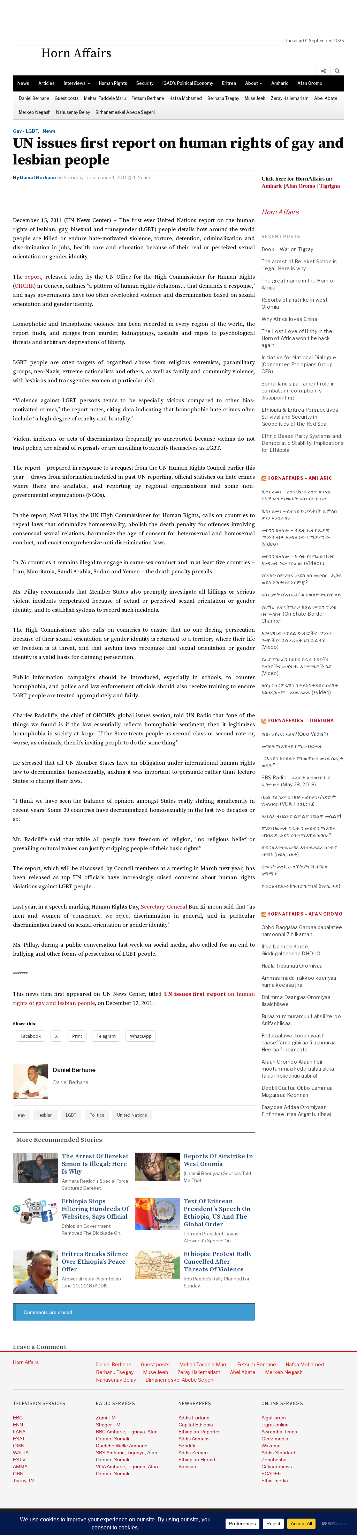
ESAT (19, 1438)
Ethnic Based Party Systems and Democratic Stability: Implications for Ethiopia (302, 443)
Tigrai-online (275, 1424)
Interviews (75, 83)
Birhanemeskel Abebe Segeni (125, 112)
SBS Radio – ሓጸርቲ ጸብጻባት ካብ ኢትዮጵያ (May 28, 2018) (296, 780)
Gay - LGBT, (26, 131)
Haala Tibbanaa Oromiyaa (292, 966)
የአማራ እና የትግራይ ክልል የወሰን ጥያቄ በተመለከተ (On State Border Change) (299, 614)
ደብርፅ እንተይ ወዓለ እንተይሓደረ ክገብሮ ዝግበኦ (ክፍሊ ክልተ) (299, 850)
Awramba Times (279, 1431)
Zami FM (106, 1417)
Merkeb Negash (35, 112)
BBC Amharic (110, 1431)
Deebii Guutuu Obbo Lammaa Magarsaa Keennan (297, 1091)
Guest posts (66, 98)
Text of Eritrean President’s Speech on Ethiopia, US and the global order (217, 1213)
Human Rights (113, 83)
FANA (19, 1431)
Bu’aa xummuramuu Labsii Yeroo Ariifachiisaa (301, 1019)
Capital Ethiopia (195, 1424)
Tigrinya (136, 1431)
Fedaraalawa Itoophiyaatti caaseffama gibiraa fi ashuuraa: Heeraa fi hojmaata (299, 1042)
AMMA (20, 1466)
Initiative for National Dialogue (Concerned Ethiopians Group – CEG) (299, 364)
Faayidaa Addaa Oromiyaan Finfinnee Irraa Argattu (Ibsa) (296, 1110)
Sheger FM (108, 1424)
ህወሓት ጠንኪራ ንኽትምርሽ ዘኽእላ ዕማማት (294, 870)
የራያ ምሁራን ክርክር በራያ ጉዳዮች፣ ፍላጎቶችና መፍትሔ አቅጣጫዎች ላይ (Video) (296, 666)
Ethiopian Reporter (199, 1431)
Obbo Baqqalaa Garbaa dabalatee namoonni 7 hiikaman (301, 930)
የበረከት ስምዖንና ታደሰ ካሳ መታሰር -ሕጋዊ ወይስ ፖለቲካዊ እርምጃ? (301, 578)
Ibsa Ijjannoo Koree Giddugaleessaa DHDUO (291, 949)
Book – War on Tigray (287, 249)
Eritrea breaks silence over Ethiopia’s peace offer (95, 1261)
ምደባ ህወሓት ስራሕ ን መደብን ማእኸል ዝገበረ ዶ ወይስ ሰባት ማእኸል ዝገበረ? (298, 831)
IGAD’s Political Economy (187, 83)
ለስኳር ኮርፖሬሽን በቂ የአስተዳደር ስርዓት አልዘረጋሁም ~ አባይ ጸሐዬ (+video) (300, 688)
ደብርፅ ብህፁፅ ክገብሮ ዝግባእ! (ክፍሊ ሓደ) (301, 886)
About (251, 83)
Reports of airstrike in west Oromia (218, 1160)
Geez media (274, 1438)
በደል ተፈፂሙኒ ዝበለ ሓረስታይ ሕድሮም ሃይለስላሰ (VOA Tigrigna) (298, 800)
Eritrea (229, 83)
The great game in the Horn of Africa (298, 284)
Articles (46, 83)
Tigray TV (23, 1480)
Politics (97, 1115)
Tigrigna (136, 1466)
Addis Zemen (193, 1452)
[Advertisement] (182, 19)
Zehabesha (274, 1459)
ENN (18, 1424)
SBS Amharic (110, 1452)
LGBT (71, 1115)
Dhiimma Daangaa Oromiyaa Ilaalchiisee (296, 1000)
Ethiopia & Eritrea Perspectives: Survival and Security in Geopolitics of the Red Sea (300, 417)
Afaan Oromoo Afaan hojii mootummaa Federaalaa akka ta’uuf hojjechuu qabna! (297, 1069)
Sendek (186, 1445)
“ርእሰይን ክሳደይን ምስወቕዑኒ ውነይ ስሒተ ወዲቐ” (302, 761)
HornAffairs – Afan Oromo (305, 914)
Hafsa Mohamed (185, 98)
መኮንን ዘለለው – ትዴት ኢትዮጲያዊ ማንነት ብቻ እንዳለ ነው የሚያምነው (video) (296, 537)
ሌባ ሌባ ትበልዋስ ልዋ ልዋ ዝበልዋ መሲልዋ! (301, 816)
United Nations (132, 1115)
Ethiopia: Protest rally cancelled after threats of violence (218, 1261)
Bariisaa (187, 1466)
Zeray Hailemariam (290, 98)
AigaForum (273, 1417)
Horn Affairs (280, 212)
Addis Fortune (194, 1417)
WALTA (21, 1452)
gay (21, 1115)
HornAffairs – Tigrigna (300, 720)
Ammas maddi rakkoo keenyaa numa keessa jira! (298, 981)
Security (144, 83)
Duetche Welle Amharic (121, 1445)
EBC (18, 1417)
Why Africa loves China (289, 319)
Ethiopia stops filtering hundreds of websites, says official (95, 1209)
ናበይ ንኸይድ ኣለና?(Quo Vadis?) (294, 734)
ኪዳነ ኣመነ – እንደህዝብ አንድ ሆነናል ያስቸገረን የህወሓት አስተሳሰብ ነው (296, 495)
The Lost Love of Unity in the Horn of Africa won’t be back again (297, 338)
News (23, 83)
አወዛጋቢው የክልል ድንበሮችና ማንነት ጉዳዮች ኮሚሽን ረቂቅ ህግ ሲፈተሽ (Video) (296, 640)
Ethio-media (274, 1480)
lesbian (45, 1115)
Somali (121, 1438)
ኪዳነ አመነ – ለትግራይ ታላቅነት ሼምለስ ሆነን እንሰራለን (299, 514)
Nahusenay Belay (73, 112)
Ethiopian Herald (196, 1459)
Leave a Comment (40, 1347)
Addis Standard (278, 1452)
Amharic (279, 83)
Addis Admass (194, 1438)
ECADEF (271, 1473)
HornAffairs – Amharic (299, 478)
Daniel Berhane (34, 98)
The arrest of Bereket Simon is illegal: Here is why (95, 1164)
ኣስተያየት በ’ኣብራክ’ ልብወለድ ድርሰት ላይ (301, 594)
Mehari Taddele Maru (105, 98)
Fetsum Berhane (147, 98)
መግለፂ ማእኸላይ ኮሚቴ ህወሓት (292, 746)
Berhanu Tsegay (223, 98)
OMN (18, 1445)
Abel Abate (325, 98)
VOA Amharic (110, 1466)
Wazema (271, 1445)
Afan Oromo (309, 83)
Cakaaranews (276, 1466)
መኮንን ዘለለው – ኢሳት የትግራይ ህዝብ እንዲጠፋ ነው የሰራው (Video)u (298, 559)
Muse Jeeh (255, 98)
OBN (18, 1473)
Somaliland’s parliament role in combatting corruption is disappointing (298, 391)
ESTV (19, 1459)
